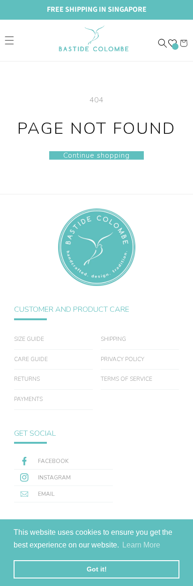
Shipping (113, 339)
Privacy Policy (122, 359)
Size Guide (29, 339)
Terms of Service (126, 379)
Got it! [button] (97, 569)
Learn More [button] (141, 545)
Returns (27, 379)
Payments (28, 399)
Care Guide (31, 359)
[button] (9, 40)
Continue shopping (96, 155)
